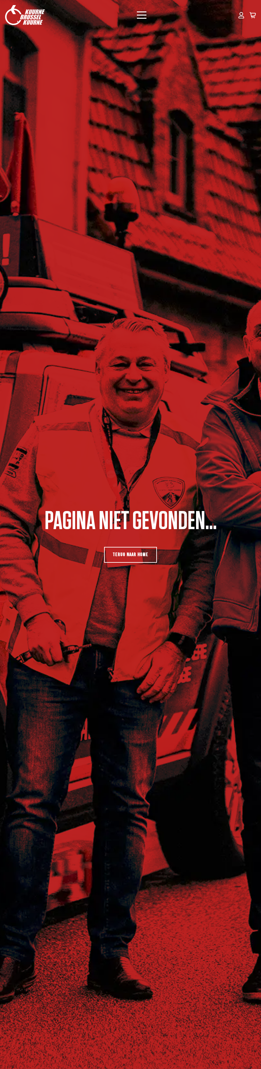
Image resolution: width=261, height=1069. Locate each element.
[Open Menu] (141, 15)
